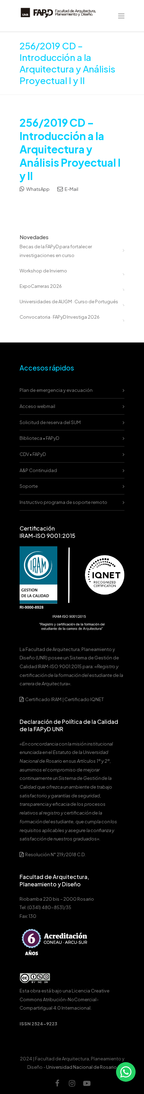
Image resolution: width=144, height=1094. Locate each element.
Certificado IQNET (84, 699)
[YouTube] (87, 1083)
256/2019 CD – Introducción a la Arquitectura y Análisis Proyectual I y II (70, 149)
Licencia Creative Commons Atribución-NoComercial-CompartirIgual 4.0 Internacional (64, 999)
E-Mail (71, 189)
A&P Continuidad (38, 470)
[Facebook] (57, 1083)
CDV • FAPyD (33, 454)
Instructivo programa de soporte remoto (63, 502)
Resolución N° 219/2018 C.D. (55, 854)
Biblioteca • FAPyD (39, 438)
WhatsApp (38, 189)
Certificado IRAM (43, 699)
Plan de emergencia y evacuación (56, 390)
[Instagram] (72, 1083)
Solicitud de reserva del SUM (50, 422)
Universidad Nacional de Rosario (81, 1067)
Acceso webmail (37, 406)
